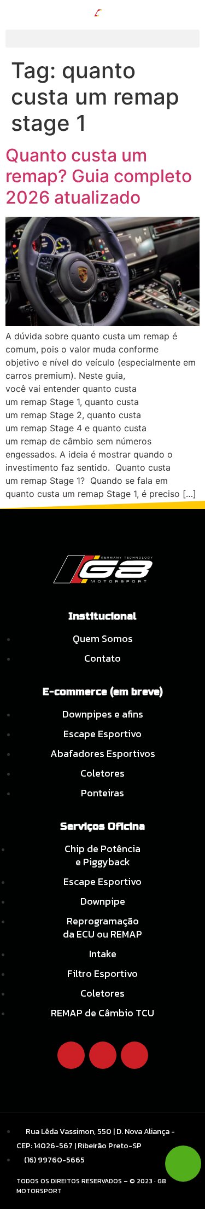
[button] (102, 39)
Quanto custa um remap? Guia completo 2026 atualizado (98, 176)
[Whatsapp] (134, 1055)
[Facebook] (71, 1055)
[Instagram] (102, 1055)
